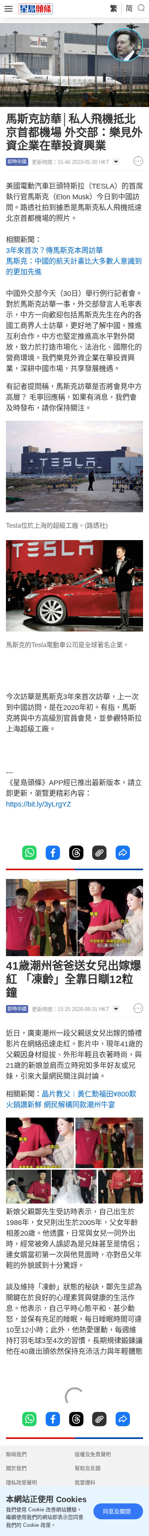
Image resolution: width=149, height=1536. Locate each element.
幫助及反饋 (88, 1468)
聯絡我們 (16, 1454)
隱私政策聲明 (21, 1482)
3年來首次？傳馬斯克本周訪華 (54, 251)
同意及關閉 (117, 1511)
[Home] (36, 8)
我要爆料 (85, 1482)
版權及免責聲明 (93, 1454)
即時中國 (17, 161)
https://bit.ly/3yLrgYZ (38, 804)
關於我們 (16, 1468)
